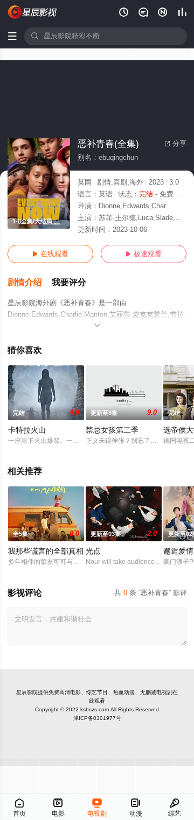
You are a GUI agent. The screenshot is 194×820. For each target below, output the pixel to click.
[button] (30, 283)
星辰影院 (27, 692)
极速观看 (144, 254)
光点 (93, 551)
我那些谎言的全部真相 (46, 551)
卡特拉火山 (27, 430)
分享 (175, 143)
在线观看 (50, 254)
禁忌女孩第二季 (112, 430)
